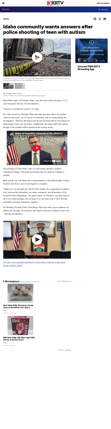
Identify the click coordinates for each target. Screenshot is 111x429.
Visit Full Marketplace (64, 281)
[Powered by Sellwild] (68, 350)
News (6, 19)
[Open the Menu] (3, 3)
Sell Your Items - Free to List (29, 282)
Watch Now (102, 3)
